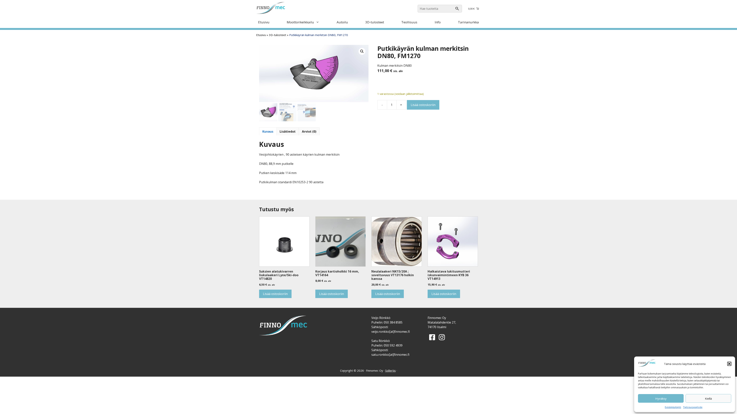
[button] (729, 364)
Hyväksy (661, 398)
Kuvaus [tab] (267, 131)
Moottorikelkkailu (300, 22)
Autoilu (342, 22)
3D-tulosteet (374, 22)
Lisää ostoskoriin (423, 105)
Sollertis (390, 370)
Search (457, 8)
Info (438, 22)
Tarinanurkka (468, 22)
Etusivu (263, 22)
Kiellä (708, 398)
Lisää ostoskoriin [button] (275, 294)
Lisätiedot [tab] (288, 131)
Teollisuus (409, 22)
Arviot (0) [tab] (309, 131)
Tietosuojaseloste (692, 407)
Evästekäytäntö (673, 407)
